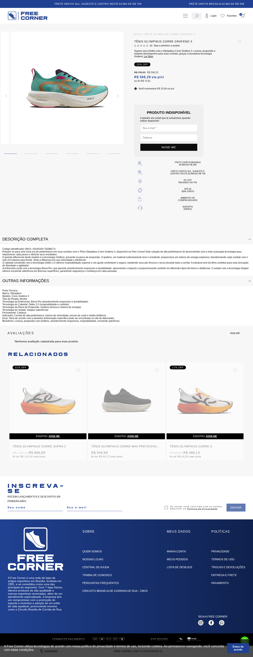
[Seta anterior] (6, 96)
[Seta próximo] (117, 96)
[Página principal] (27, 16)
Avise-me (168, 147)
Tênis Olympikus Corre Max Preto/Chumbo (127, 446)
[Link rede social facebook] (211, 622)
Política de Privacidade (202, 509)
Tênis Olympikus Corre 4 (191, 446)
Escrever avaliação (235, 333)
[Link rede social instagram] (200, 622)
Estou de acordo (238, 648)
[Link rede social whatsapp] (221, 622)
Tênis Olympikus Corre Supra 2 (39, 446)
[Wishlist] (229, 16)
